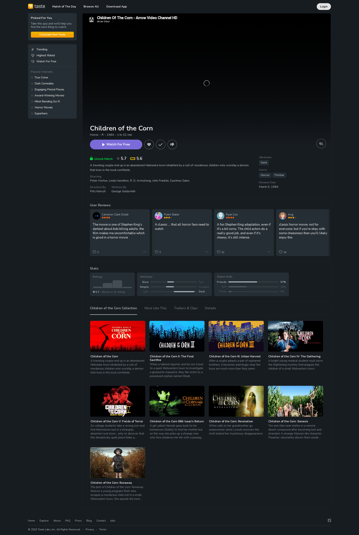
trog (290, 214)
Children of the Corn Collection (113, 308)
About (57, 520)
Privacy (90, 529)
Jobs (112, 520)
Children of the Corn (104, 356)
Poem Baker (171, 214)
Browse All (91, 6)
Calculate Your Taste (52, 34)
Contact (101, 520)
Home (31, 520)
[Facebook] (329, 520)
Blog (89, 520)
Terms (102, 529)
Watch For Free (118, 144)
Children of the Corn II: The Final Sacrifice (172, 358)
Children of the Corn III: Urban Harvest (235, 356)
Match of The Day (64, 6)
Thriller (279, 175)
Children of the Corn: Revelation (231, 421)
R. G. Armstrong (140, 181)
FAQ (67, 520)
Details (210, 308)
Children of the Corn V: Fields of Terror (116, 421)
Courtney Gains (179, 181)
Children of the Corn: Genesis (288, 421)
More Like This (156, 308)
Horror (265, 175)
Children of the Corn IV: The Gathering (294, 356)
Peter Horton (99, 181)
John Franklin (160, 181)
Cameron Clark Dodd (115, 214)
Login (324, 6)
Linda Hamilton (119, 181)
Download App (116, 6)
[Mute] (321, 143)
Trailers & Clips (185, 308)
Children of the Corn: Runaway (111, 483)
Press (78, 520)
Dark (264, 162)
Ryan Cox (232, 214)
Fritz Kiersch (98, 191)
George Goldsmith (123, 191)
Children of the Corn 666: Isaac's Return (177, 421)
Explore (44, 520)
